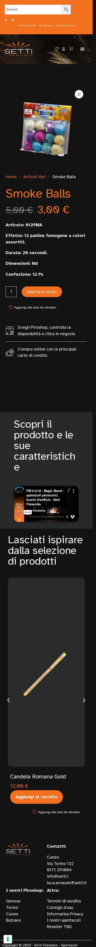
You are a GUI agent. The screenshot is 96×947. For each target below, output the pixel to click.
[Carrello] (71, 48)
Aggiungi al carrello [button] (36, 797)
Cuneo (12, 914)
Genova (13, 901)
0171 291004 (59, 870)
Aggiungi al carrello (42, 292)
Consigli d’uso (60, 907)
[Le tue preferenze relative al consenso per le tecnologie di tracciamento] (8, 939)
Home (11, 177)
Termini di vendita (64, 901)
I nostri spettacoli (64, 920)
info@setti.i (57, 876)
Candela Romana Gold (38, 776)
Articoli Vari (34, 177)
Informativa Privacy (65, 914)
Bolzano (13, 920)
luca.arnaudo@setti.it (67, 883)
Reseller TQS (59, 926)
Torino (12, 907)
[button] (82, 49)
